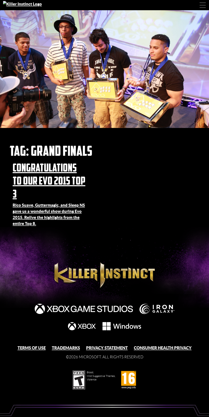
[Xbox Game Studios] (84, 309)
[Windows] (121, 326)
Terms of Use (32, 347)
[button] (202, 5)
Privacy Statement (107, 347)
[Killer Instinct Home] (26, 5)
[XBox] (82, 326)
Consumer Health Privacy (163, 347)
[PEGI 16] (128, 380)
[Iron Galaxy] (157, 309)
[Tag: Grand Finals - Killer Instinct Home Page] (104, 264)
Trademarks (66, 347)
